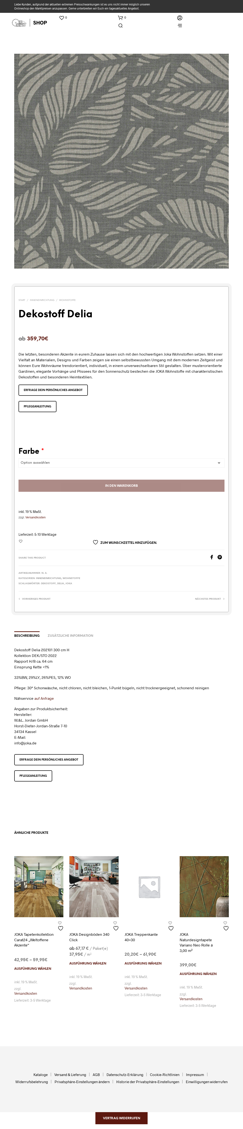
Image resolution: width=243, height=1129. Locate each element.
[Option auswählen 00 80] (121, 463)
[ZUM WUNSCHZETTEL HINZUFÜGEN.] (61, 926)
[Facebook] (213, 558)
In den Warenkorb (121, 485)
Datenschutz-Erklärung (125, 1074)
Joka (68, 583)
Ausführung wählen (32, 968)
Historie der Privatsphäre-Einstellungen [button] (147, 1082)
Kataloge (40, 1074)
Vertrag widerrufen (121, 1118)
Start (22, 300)
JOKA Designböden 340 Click (89, 937)
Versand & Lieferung (70, 1074)
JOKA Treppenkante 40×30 (141, 937)
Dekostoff (48, 583)
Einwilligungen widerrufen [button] (207, 1082)
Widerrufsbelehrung (31, 1082)
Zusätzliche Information (70, 635)
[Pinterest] (220, 558)
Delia (60, 583)
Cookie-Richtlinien (164, 1074)
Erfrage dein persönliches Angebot (53, 390)
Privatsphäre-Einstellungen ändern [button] (82, 1082)
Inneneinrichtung (42, 300)
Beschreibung (27, 635)
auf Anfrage (44, 698)
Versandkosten (35, 517)
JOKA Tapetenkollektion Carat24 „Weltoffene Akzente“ (34, 939)
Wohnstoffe (67, 300)
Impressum (195, 1074)
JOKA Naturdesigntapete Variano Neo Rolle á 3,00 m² (196, 942)
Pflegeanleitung (37, 406)
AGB (96, 1074)
